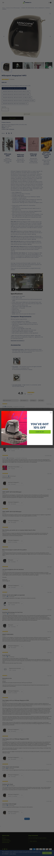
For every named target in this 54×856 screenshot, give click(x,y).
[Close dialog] (51, 412)
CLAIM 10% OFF (40, 432)
